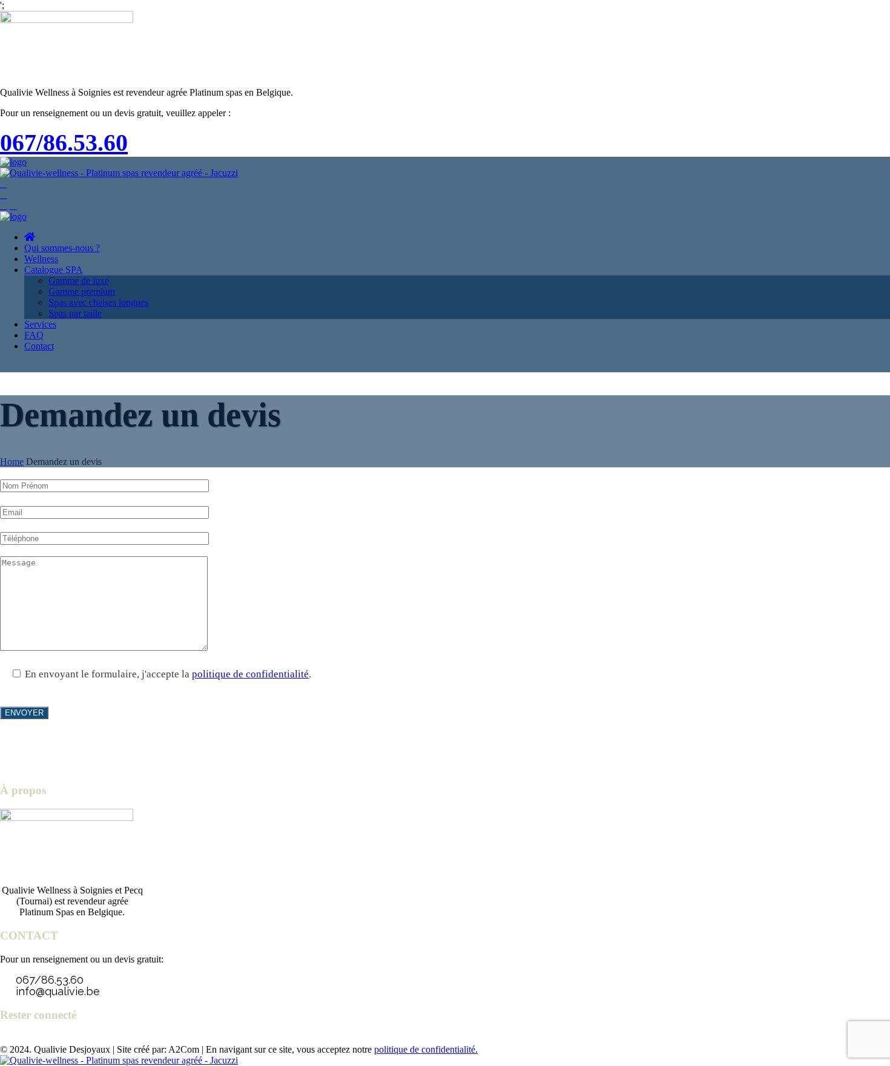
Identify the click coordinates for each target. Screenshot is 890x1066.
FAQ (34, 335)
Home (12, 461)
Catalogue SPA (53, 270)
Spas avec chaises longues (98, 302)
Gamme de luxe (78, 280)
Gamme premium (81, 291)
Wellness (41, 259)
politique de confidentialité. (426, 1049)
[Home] (13, 162)
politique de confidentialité (250, 674)
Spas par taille (75, 313)
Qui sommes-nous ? (62, 248)
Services (40, 324)
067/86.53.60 (64, 142)
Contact (39, 346)
